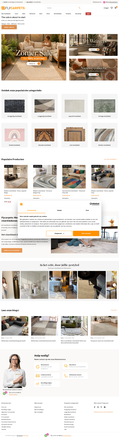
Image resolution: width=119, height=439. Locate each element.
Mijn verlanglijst (38, 412)
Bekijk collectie (9, 27)
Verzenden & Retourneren (8, 422)
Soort (16, 13)
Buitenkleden (58, 13)
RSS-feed (25, 435)
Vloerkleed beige (69, 424)
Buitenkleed (67, 414)
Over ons (4, 407)
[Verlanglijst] (112, 8)
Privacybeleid (5, 417)
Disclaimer (4, 414)
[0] (115, 8)
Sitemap (3, 429)
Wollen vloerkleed (69, 417)
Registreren (37, 407)
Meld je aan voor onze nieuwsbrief (103, 412)
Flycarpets (20, 435)
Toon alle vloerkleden (110, 159)
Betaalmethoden (6, 419)
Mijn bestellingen (39, 409)
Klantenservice (97, 2)
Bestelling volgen (6, 409)
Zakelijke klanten (6, 427)
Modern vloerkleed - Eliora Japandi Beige (15, 192)
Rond (48, 13)
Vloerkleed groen (69, 422)
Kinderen (68, 13)
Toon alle (113, 310)
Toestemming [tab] (31, 210)
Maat (40, 13)
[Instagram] (98, 407)
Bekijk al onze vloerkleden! (11, 250)
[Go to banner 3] (93, 69)
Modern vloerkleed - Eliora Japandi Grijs (102, 192)
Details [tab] (59, 210)
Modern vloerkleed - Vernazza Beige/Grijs (42, 192)
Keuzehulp (78, 13)
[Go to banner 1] (33, 57)
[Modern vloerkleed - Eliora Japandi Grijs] (103, 176)
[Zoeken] (79, 8)
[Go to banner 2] (93, 45)
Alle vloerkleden (6, 13)
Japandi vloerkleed (69, 419)
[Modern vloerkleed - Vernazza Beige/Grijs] (45, 176)
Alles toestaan (86, 233)
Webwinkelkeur (113, 2)
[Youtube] (104, 407)
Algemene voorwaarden (8, 412)
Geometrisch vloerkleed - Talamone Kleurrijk (73, 192)
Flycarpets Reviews (6, 424)
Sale (88, 14)
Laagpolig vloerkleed (70, 412)
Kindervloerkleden (69, 427)
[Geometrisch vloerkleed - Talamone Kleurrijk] (74, 176)
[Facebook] (94, 407)
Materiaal (32, 13)
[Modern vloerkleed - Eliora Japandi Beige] (16, 176)
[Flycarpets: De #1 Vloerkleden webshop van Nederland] (13, 8)
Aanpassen (58, 233)
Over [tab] (87, 210)
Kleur (23, 13)
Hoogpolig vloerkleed (70, 409)
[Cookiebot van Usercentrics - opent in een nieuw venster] (91, 204)
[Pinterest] (101, 407)
